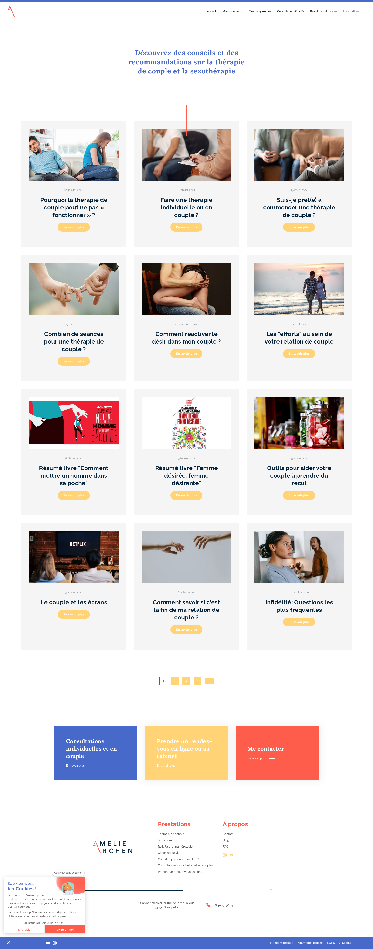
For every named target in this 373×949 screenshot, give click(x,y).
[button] (8, 942)
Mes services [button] (231, 11)
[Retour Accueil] (11, 11)
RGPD (331, 943)
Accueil (212, 11)
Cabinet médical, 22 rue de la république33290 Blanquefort (167, 905)
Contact (228, 834)
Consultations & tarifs (290, 11)
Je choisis (24, 929)
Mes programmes (260, 11)
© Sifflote (345, 943)
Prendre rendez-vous (323, 11)
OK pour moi (65, 929)
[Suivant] (209, 681)
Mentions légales (281, 943)
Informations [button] (351, 11)
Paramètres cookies (310, 943)
